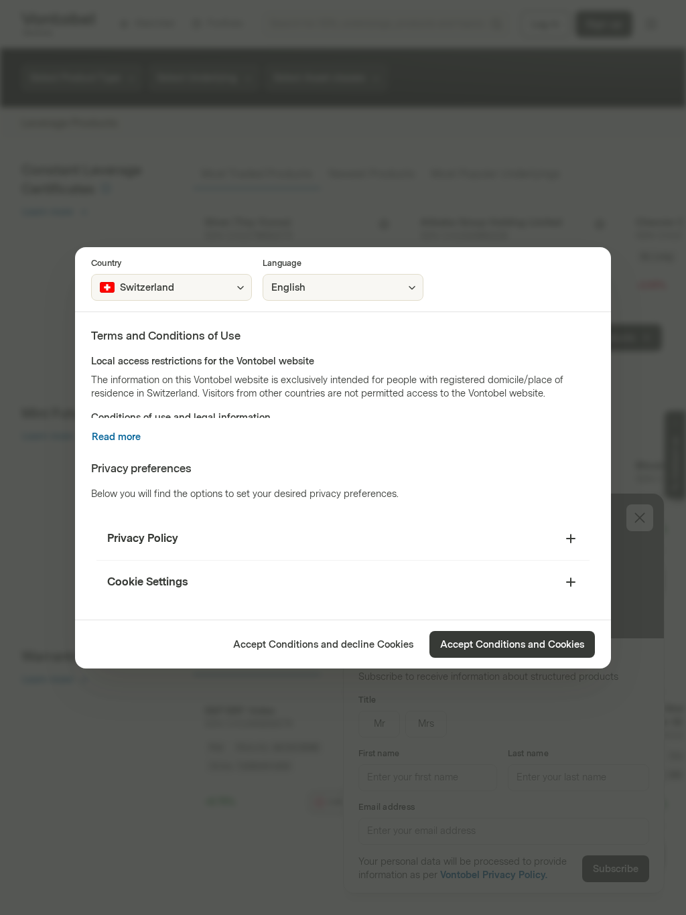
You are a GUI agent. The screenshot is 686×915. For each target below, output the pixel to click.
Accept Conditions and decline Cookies (323, 644)
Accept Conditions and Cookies (512, 644)
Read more (116, 437)
